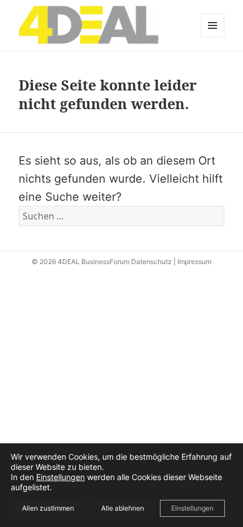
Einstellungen (60, 477)
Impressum (194, 261)
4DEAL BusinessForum (93, 261)
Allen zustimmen (48, 508)
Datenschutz (151, 261)
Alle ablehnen (122, 508)
